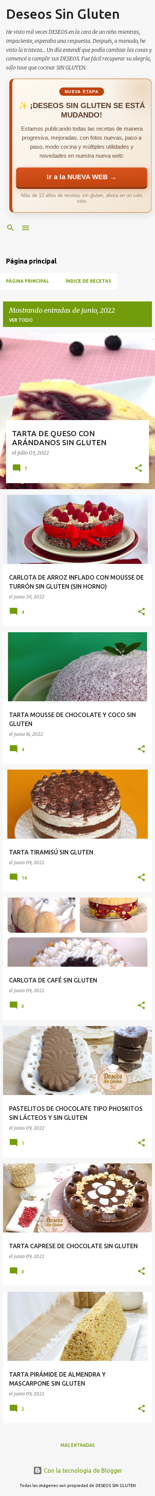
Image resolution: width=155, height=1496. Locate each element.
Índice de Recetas (88, 281)
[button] (138, 469)
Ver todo (21, 320)
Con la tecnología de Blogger (82, 1470)
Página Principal (27, 281)
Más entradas (78, 1445)
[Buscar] (10, 228)
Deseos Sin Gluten (63, 13)
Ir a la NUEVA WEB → (81, 177)
